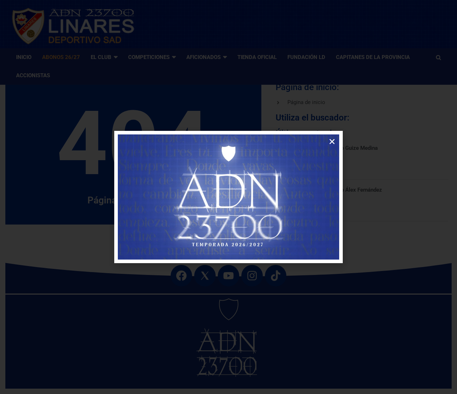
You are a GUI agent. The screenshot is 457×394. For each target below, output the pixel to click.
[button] (332, 141)
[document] (228, 197)
